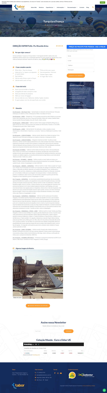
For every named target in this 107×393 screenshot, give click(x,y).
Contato (82, 7)
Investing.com (36, 355)
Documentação (71, 7)
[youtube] (61, 373)
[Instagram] (58, 373)
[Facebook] (55, 373)
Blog (87, 7)
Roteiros (41, 7)
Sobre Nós (34, 7)
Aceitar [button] (102, 2)
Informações (60, 7)
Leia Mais (4, 3)
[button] (14, 274)
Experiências (49, 7)
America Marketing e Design (88, 386)
